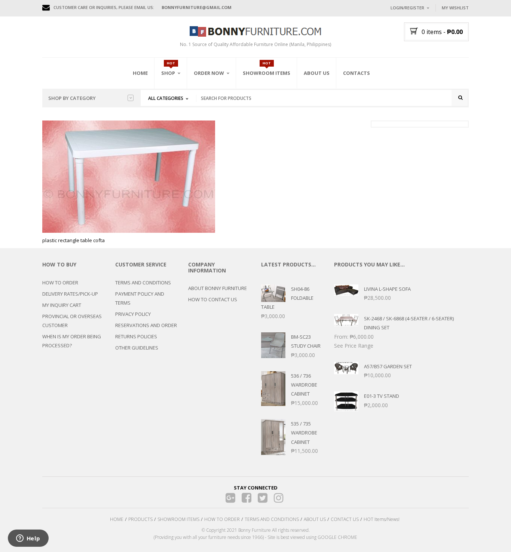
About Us (317, 73)
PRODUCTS (140, 519)
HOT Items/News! (382, 519)
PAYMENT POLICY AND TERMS (139, 298)
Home (140, 73)
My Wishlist (455, 7)
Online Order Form (218, 115)
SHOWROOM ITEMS (178, 519)
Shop (168, 73)
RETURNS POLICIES (136, 336)
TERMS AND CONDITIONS (143, 282)
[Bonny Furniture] (255, 30)
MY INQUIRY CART (61, 305)
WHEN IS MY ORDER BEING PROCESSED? (71, 341)
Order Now (209, 73)
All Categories (165, 98)
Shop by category (72, 98)
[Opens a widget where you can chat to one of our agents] (28, 539)
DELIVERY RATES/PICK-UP (70, 293)
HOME (116, 519)
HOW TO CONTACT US (212, 299)
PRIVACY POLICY (133, 314)
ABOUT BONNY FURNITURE (217, 288)
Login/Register (407, 7)
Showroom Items (266, 73)
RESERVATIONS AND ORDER (146, 325)
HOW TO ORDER (60, 282)
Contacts (356, 73)
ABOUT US (315, 519)
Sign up (437, 108)
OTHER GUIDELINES (136, 347)
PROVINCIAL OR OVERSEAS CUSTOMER (72, 321)
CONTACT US (345, 519)
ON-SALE (180, 113)
